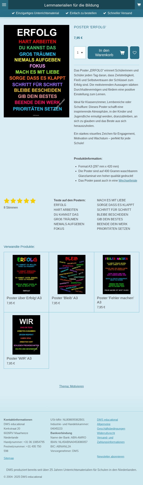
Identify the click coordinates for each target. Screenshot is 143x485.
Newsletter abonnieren (110, 456)
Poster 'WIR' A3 (19, 358)
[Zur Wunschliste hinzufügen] (134, 52)
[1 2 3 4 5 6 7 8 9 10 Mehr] (80, 52)
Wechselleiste (128, 180)
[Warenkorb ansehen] (139, 4)
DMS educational (107, 419)
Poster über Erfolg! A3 (24, 298)
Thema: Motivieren (71, 386)
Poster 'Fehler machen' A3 (115, 300)
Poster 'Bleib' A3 (65, 298)
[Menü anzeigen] (4, 4)
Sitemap (9, 458)
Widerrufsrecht (106, 433)
